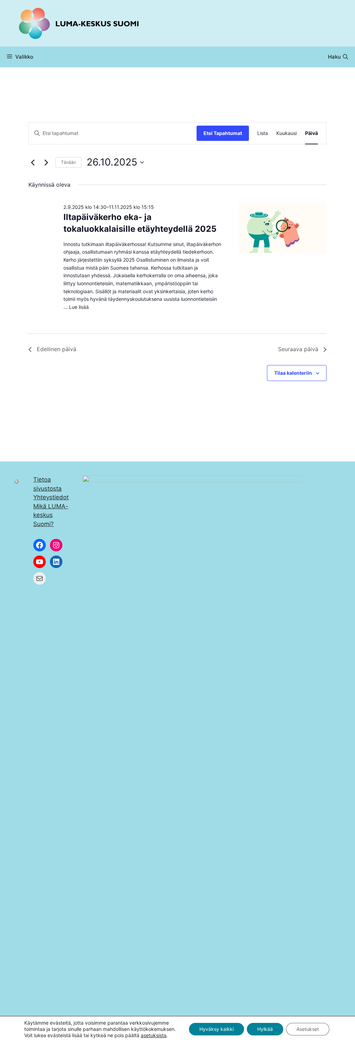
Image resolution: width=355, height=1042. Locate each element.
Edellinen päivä (56, 349)
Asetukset (307, 1029)
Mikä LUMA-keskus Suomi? (50, 515)
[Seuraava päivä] (46, 162)
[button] (338, 56)
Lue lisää (79, 307)
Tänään (68, 162)
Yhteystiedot (51, 497)
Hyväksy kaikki (216, 1029)
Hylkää (265, 1029)
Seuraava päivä (298, 349)
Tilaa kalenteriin (293, 373)
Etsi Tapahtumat (223, 133)
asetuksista (153, 1035)
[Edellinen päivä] (32, 162)
